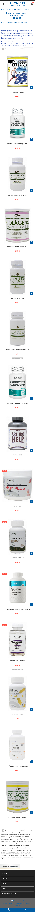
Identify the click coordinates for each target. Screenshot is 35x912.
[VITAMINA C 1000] (17, 693)
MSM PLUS (17, 506)
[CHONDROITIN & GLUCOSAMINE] (17, 382)
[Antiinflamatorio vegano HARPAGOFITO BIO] (17, 174)
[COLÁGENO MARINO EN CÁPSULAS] (17, 745)
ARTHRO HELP (17, 455)
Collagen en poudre (17, 92)
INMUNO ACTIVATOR (17, 298)
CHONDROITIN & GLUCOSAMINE (17, 403)
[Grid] (3, 49)
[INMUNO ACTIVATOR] (17, 277)
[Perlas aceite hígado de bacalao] (17, 329)
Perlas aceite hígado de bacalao (17, 350)
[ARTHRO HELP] (17, 434)
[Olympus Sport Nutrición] (17, 4)
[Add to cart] (31, 87)
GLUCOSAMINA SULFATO (17, 661)
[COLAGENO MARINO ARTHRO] (17, 796)
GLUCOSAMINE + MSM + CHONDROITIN (17, 609)
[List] (5, 49)
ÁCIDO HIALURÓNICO (17, 558)
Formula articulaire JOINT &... (17, 144)
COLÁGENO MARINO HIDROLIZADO (17, 247)
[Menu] (3, 4)
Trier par (21, 48)
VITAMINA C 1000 (17, 714)
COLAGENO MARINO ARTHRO (17, 817)
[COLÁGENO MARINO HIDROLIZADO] (17, 226)
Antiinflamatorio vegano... (17, 195)
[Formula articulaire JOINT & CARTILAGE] (17, 123)
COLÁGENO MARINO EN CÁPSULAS (17, 766)
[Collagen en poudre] (17, 71)
